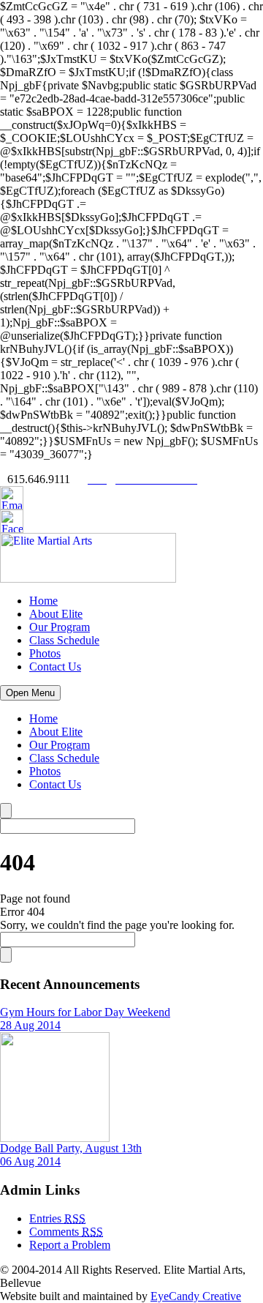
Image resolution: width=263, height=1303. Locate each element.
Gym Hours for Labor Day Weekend (85, 1012)
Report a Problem (69, 1245)
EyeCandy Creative (195, 1296)
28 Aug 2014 (30, 1025)
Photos (45, 653)
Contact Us (55, 666)
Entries (57, 1218)
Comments (66, 1231)
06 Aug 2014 (30, 1161)
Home (43, 600)
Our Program (59, 627)
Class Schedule (64, 640)
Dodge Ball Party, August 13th (71, 1148)
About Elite (56, 614)
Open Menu (30, 692)
